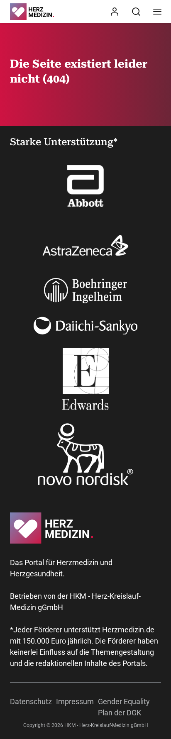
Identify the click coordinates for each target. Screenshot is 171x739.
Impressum (75, 701)
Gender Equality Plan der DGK (124, 707)
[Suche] (136, 11)
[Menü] (157, 11)
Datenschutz (31, 701)
